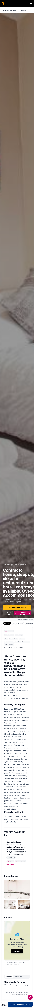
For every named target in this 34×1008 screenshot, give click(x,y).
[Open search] (26, 3)
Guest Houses (29, 623)
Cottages (20, 623)
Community (9, 976)
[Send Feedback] (30, 997)
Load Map (17, 951)
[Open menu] (31, 3)
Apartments (7, 623)
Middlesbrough (8, 565)
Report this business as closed (25, 619)
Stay (16, 565)
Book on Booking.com (16, 607)
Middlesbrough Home (10, 10)
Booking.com (18, 976)
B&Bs (14, 623)
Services (23, 10)
